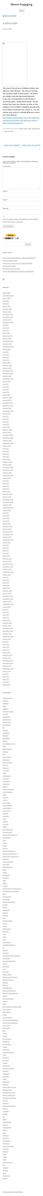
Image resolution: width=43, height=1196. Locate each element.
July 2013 (5, 674)
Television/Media (8, 1146)
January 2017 (7, 561)
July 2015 (5, 610)
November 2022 (8, 373)
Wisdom (5, 1170)
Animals (5, 714)
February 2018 (7, 526)
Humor (5, 926)
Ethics (5, 870)
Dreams (5, 848)
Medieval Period (8, 980)
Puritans (5, 1071)
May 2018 (6, 518)
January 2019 (7, 497)
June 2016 (6, 580)
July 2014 (5, 642)
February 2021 (7, 430)
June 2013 (6, 677)
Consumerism (7, 805)
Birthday (5, 752)
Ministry (5, 985)
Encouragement (8, 862)
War (4, 1165)
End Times (6, 864)
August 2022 (7, 381)
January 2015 (7, 626)
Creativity (6, 816)
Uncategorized (7, 1162)
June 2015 (6, 612)
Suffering (6, 1136)
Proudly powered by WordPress (13, 1192)
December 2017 (8, 532)
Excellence (6, 875)
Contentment (7, 808)
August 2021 (7, 414)
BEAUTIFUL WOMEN (11, 145)
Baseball (5, 736)
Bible (21, 128)
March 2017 (6, 556)
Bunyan (5, 765)
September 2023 (8, 347)
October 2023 (7, 344)
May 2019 (6, 486)
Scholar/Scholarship (9, 1098)
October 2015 (7, 601)
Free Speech (7, 897)
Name (5, 191)
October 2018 (7, 505)
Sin (4, 1117)
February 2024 (7, 336)
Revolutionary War (9, 1093)
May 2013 (6, 679)
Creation (5, 813)
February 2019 (7, 494)
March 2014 (6, 652)
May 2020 (6, 454)
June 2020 (6, 451)
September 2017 (8, 540)
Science (5, 1101)
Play (4, 1031)
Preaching (6, 1050)
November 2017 (8, 534)
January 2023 (7, 368)
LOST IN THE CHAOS (9, 266)
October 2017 (7, 537)
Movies (5, 1001)
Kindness (6, 953)
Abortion (5, 701)
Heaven (5, 915)
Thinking (5, 1152)
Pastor (5, 1015)
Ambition (5, 709)
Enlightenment (7, 867)
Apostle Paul (7, 720)
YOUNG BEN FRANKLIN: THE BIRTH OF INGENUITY (18, 271)
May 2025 (6, 304)
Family (5, 883)
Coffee (5, 800)
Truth (4, 1160)
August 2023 (7, 349)
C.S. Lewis (6, 771)
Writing (5, 1178)
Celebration (6, 776)
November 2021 (8, 406)
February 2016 (7, 591)
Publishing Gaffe (8, 1068)
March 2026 (6, 293)
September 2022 (8, 379)
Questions (6, 1074)
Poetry (5, 1034)
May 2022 (6, 389)
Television (6, 1144)
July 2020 (5, 448)
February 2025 (7, 309)
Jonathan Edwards (9, 945)
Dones (5, 843)
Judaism (5, 950)
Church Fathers (8, 792)
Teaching (6, 1138)
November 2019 (8, 470)
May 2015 (6, 615)
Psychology (6, 1066)
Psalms (5, 1063)
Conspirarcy (7, 803)
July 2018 (5, 513)
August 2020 (7, 446)
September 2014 (8, 636)
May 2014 (6, 647)
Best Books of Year (9, 744)
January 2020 (7, 465)
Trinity (5, 1157)
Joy (4, 948)
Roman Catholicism (9, 1095)
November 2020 (8, 438)
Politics (5, 1036)
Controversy (7, 811)
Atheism (5, 730)
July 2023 (5, 352)
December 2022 (8, 371)
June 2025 (6, 301)
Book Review (7, 757)
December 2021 (8, 403)
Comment (7, 166)
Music (5, 1004)
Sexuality (6, 1111)
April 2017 (6, 553)
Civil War (5, 797)
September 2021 (8, 411)
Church (5, 787)
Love (4, 969)
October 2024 (7, 320)
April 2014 (6, 650)
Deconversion (7, 832)
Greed (5, 907)
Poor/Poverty (7, 1039)
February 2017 (7, 559)
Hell (4, 918)
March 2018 (6, 524)
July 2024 (5, 325)
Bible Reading (7, 749)
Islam (4, 937)
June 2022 (6, 387)
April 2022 (6, 392)
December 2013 (8, 660)
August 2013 (7, 671)
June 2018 (6, 516)
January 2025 (7, 312)
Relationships (7, 1090)
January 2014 (7, 658)
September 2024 (8, 322)
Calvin (5, 773)
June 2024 (6, 328)
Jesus (4, 940)
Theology (6, 1149)
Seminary (6, 1103)
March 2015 (6, 620)
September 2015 (8, 604)
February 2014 (7, 655)
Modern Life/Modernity (10, 993)
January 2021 (7, 432)
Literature (6, 966)
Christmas (6, 784)
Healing (5, 913)
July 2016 (5, 577)
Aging (4, 706)
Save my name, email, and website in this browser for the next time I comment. (20, 220)
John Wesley (7, 942)
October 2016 (7, 569)
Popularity (6, 1042)
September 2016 (8, 572)
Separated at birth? (9, 1106)
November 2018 (8, 502)
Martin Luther (7, 974)
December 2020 (8, 435)
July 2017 (5, 545)
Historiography (8, 921)
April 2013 (6, 682)
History (5, 923)
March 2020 (6, 459)
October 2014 (7, 634)
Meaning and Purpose (10, 977)
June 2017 (6, 548)
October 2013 (7, 666)
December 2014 (8, 628)
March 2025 (6, 306)
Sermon (5, 1109)
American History (8, 711)
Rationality (6, 1082)
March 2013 (6, 685)
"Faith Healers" (8, 698)
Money (5, 996)
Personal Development (10, 1020)
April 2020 (6, 457)
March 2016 (6, 588)
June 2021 (6, 419)
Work (4, 1173)
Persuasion (6, 1025)
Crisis (4, 819)
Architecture (7, 725)
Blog (4, 754)
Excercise (6, 878)
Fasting (5, 886)
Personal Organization (10, 1023)
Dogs (4, 840)
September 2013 (8, 669)
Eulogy (5, 873)
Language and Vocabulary (11, 956)
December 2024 (8, 314)
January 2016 (7, 593)
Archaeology (7, 722)
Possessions (7, 1044)
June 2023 (6, 355)
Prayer (5, 1047)
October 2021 (7, 408)
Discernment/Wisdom (10, 835)
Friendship (6, 899)
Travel (5, 1154)
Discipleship (7, 838)
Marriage (6, 972)
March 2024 (6, 333)
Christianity (6, 781)
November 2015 (8, 599)
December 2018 (8, 499)
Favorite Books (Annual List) (12, 889)
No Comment (7, 1009)
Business (6, 768)
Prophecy (6, 1058)
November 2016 (8, 567)
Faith (29, 128)
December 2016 (8, 564)
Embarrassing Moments (11, 856)
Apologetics (6, 717)
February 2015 (7, 623)
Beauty (5, 741)
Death (5, 827)
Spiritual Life (7, 1127)
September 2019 (8, 475)
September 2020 (8, 443)
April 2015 (6, 618)
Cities (4, 795)
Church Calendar (8, 789)
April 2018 (6, 521)
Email (5, 200)
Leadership (6, 958)
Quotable (6, 1076)
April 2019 (6, 489)
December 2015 (8, 596)
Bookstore (6, 760)
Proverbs (6, 1060)
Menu (21, 10)
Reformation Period (9, 1087)
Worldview (6, 1176)
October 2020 (7, 440)
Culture (5, 822)
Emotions (6, 859)
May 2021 (6, 422)
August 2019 (7, 478)
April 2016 (6, 585)
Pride (4, 1055)
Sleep (5, 1119)
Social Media (7, 1122)
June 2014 (6, 644)
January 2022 (7, 400)
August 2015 (7, 607)
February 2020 (7, 462)
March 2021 (6, 427)
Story (4, 1133)
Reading (5, 1085)
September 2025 (8, 296)
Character (6, 779)
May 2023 (6, 357)
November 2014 (8, 631)
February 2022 (7, 398)
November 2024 (8, 317)
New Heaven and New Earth (12, 1007)
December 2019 (8, 467)
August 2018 (7, 510)
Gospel (5, 905)
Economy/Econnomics (10, 854)
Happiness (6, 910)
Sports (5, 1130)
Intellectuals (36, 128)
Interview (6, 932)
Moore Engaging (21, 4)
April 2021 (6, 424)
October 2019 (7, 473)
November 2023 (8, 341)
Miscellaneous (7, 988)
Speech (5, 1125)
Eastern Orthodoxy (9, 851)
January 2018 (7, 529)
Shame (5, 1114)
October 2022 (7, 376)
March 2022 (6, 395)
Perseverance (7, 1017)
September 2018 (8, 508)
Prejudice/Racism (8, 1052)
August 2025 (7, 298)
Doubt (25, 128)
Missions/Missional (9, 991)
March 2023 (6, 363)
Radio (5, 1079)
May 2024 (6, 330)
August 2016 (7, 575)
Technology (6, 1141)
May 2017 (6, 550)
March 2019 (6, 491)
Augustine (6, 733)
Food (4, 894)
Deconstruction (8, 830)
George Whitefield (9, 902)
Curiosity (5, 824)
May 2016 (6, 583)
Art (4, 728)
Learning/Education (9, 961)
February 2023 (7, 365)
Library (5, 964)
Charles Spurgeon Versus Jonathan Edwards (17, 263)
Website (5, 208)
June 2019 (6, 483)
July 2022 (5, 384)
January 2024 (7, 338)
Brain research (8, 762)
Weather (5, 1168)
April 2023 (6, 360)
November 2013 (8, 663)
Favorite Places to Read (10, 891)
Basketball (6, 738)
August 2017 (7, 542)
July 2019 (5, 481)
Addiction (6, 703)
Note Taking (7, 1012)
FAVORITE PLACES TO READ (11, 269)
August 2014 (7, 639)
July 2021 (5, 416)
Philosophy (6, 1028)
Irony (4, 934)
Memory (5, 983)
